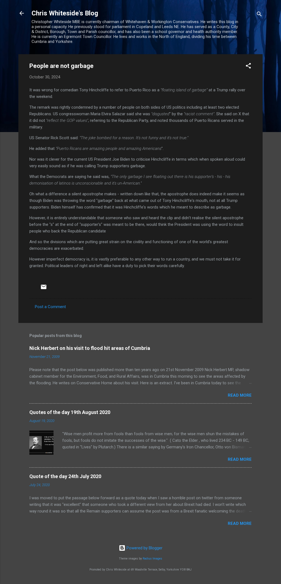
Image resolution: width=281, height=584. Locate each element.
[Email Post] (43, 288)
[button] (248, 66)
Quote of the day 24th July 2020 (65, 476)
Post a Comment (50, 306)
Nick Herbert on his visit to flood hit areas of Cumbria (89, 348)
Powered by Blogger (143, 547)
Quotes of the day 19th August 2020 (69, 412)
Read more (240, 395)
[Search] (259, 15)
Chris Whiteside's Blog (65, 13)
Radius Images (152, 558)
